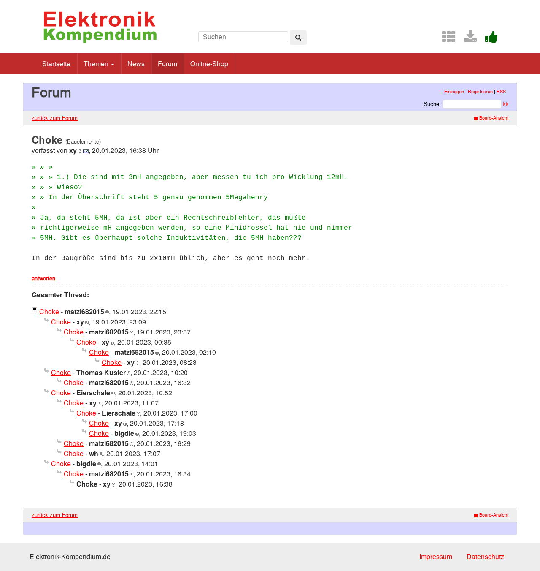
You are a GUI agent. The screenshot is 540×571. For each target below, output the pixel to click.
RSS (501, 92)
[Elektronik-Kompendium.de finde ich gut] (488, 39)
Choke (49, 311)
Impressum (435, 556)
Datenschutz (485, 556)
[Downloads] (467, 39)
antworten (43, 278)
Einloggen (454, 92)
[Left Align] (298, 37)
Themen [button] (97, 63)
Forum (167, 63)
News (136, 63)
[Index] (445, 39)
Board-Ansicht (493, 118)
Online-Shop (209, 63)
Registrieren (480, 92)
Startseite (56, 63)
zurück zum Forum (55, 117)
